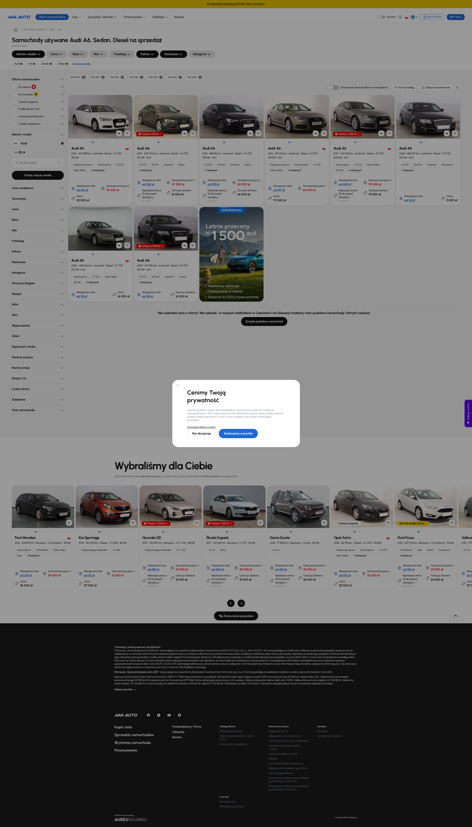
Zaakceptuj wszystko (238, 433)
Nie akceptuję (201, 433)
